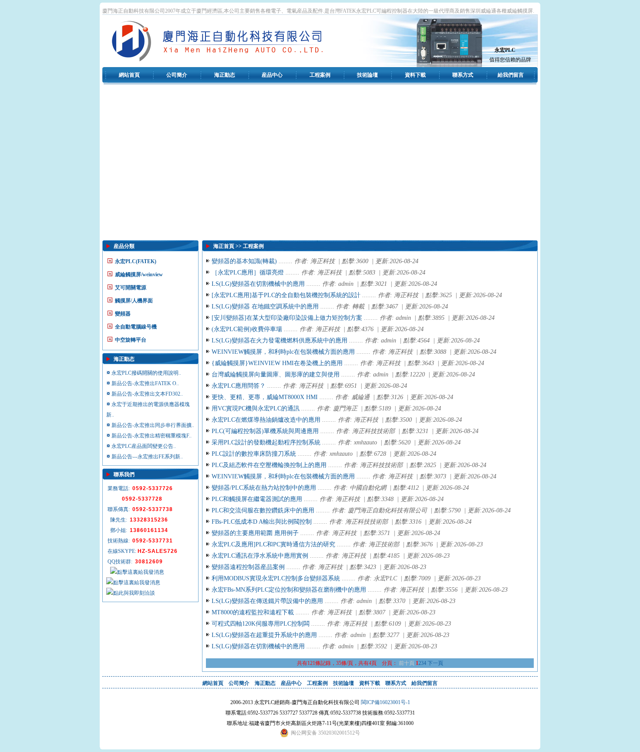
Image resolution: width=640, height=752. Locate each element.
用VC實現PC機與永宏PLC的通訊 (256, 408)
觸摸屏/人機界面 (134, 301)
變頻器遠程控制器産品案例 (248, 567)
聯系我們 (124, 474)
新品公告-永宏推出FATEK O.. (145, 383)
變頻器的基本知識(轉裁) (244, 261)
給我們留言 (511, 75)
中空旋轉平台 (130, 340)
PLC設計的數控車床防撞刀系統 (254, 454)
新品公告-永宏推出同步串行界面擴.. (152, 425)
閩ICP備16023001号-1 (385, 702)
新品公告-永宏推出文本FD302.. (147, 394)
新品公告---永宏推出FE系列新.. (147, 457)
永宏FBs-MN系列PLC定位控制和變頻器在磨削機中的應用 (289, 589)
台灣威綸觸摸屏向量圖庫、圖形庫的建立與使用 (276, 374)
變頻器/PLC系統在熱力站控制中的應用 (264, 487)
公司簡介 (176, 75)
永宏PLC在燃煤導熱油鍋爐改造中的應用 (266, 420)
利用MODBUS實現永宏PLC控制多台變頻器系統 (276, 578)
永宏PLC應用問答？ (239, 386)
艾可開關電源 (130, 288)
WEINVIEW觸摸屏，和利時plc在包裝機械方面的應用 (283, 352)
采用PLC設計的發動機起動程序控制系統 (266, 442)
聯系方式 (462, 75)
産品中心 (272, 75)
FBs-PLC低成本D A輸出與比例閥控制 (262, 521)
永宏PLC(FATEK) (135, 261)
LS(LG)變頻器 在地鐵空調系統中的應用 (265, 306)
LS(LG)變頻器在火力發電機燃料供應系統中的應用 (279, 340)
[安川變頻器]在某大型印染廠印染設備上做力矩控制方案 (287, 318)
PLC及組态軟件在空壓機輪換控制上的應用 (269, 465)
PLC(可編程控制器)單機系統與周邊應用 (265, 431)
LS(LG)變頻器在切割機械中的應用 (258, 284)
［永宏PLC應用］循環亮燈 (248, 272)
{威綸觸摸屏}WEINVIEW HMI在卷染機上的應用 (277, 363)
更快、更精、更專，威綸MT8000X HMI (265, 397)
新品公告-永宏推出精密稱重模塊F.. (151, 436)
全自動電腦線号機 (136, 327)
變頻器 (123, 314)
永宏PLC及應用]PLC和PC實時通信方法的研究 (273, 544)
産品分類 (124, 246)
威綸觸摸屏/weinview (139, 274)
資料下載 (415, 75)
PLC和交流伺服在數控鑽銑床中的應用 (263, 510)
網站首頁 (129, 75)
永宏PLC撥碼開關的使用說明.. (146, 373)
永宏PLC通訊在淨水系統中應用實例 (260, 555)
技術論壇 (367, 75)
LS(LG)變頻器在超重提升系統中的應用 (264, 635)
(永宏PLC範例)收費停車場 (247, 329)
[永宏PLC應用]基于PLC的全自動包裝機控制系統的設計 (286, 295)
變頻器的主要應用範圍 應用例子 (255, 533)
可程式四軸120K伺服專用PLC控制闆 (261, 623)
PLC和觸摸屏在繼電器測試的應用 (257, 499)
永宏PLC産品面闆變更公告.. (143, 446)
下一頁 (435, 663)
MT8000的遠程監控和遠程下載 (253, 612)
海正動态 (224, 75)
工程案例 (320, 75)
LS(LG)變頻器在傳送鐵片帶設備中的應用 (267, 601)
